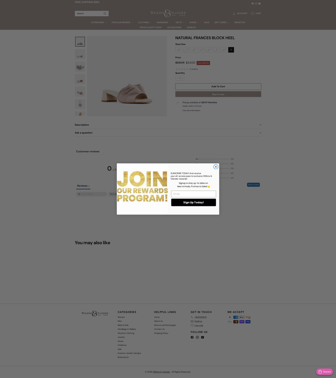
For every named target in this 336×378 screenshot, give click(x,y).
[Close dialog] (216, 166)
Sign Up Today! (193, 202)
